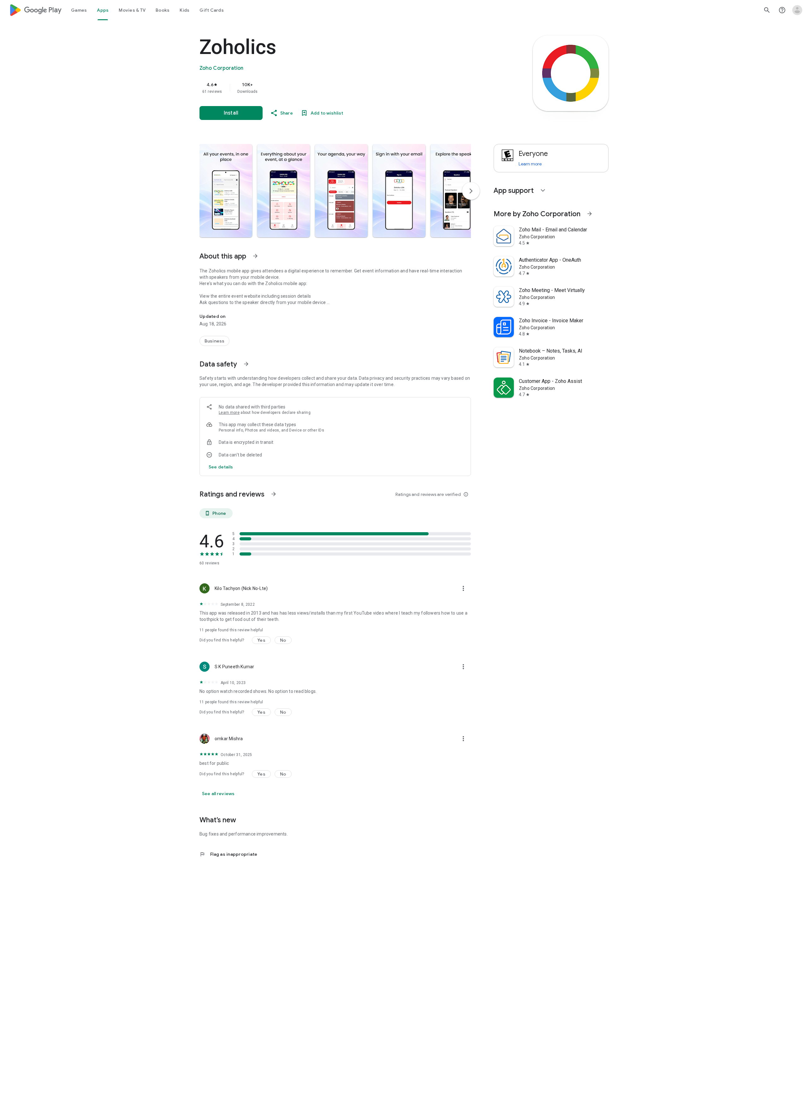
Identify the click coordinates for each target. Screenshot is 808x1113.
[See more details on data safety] (221, 466)
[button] (225, 190)
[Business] (214, 341)
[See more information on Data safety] (246, 364)
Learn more (229, 412)
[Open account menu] (797, 10)
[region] (325, 88)
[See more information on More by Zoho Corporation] (589, 213)
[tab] (79, 10)
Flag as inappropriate (228, 854)
